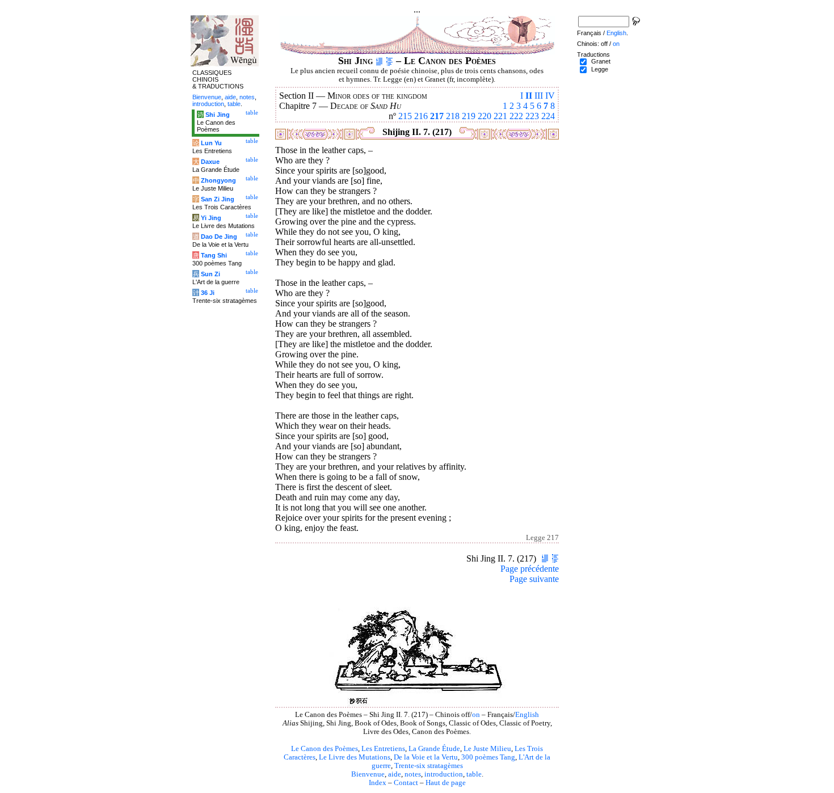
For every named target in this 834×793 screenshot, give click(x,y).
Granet (600, 61)
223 (532, 116)
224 (548, 116)
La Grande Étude (434, 749)
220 (484, 116)
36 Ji (207, 292)
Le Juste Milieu (487, 749)
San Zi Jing (217, 199)
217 (437, 116)
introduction (443, 774)
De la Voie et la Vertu (426, 757)
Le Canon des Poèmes (324, 749)
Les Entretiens (383, 749)
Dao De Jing (219, 236)
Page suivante (534, 579)
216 (421, 116)
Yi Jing (211, 217)
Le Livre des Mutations (354, 757)
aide (394, 774)
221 (500, 116)
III (538, 95)
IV (550, 95)
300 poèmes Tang (488, 757)
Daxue (210, 161)
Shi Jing (217, 114)
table (474, 774)
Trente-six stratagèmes (428, 766)
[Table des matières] (389, 60)
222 (516, 116)
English (527, 715)
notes (413, 774)
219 (468, 116)
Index (377, 783)
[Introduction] (379, 60)
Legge (599, 69)
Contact (406, 783)
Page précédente (529, 568)
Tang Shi (214, 255)
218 (453, 116)
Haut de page (446, 783)
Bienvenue (368, 774)
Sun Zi (210, 274)
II (528, 95)
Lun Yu (211, 143)
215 (405, 116)
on (476, 715)
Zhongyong (218, 180)
